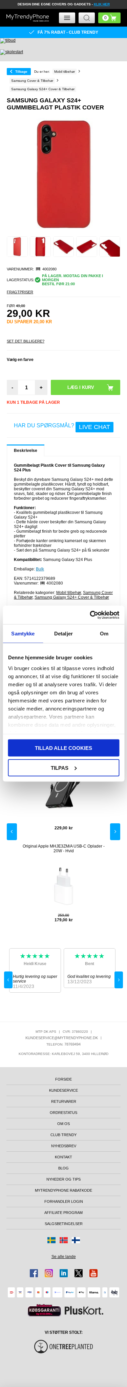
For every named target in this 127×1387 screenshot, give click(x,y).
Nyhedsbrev (63, 1146)
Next (115, 831)
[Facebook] (34, 1273)
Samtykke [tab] (23, 633)
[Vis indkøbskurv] (109, 17)
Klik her (102, 4)
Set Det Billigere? (25, 341)
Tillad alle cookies (63, 748)
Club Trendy (63, 1135)
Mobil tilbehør (68, 592)
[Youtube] (93, 1273)
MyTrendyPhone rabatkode (63, 1190)
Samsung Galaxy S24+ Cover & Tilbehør (72, 597)
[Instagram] (49, 1273)
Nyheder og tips (63, 1179)
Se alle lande (63, 1256)
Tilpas (59, 767)
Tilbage (21, 71)
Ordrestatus (63, 1113)
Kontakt (63, 1157)
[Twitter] (79, 1273)
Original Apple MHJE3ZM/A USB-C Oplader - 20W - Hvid (64, 848)
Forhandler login (63, 1201)
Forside (63, 1079)
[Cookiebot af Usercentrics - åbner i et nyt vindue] (90, 614)
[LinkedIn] (64, 1273)
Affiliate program (63, 1213)
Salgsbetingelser (64, 1224)
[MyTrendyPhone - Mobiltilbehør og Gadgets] (27, 18)
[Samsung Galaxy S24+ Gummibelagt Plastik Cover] (17, 246)
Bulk (40, 569)
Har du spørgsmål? (62, 427)
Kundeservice (63, 1090)
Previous (12, 831)
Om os (63, 1124)
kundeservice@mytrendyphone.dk (61, 1038)
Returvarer (63, 1101)
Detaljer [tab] (63, 633)
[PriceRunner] (44, 1310)
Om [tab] (104, 633)
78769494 (72, 1044)
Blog (63, 1168)
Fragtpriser (20, 292)
